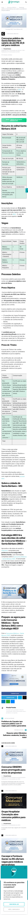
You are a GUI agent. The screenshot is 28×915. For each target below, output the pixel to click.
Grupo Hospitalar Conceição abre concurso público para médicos (13, 816)
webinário (4, 550)
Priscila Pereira (7, 48)
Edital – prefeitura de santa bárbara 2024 (14, 120)
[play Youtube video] (14, 591)
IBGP (19, 89)
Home (2, 7)
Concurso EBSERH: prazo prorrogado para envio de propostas (13, 770)
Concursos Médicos (11, 7)
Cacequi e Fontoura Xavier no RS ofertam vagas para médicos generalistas (12, 860)
